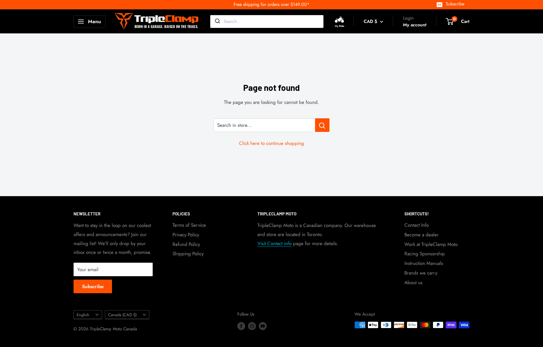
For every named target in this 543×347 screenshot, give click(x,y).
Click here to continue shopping (271, 143)
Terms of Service (189, 225)
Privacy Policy (186, 234)
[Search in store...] (322, 125)
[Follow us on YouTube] (263, 326)
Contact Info (416, 225)
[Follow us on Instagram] (252, 326)
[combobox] (267, 21)
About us (413, 282)
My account (414, 25)
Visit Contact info (274, 243)
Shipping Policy (188, 253)
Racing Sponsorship (424, 253)
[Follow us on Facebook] (241, 326)
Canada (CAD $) (122, 315)
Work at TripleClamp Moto (431, 244)
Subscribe (455, 4)
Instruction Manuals (423, 263)
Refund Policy (186, 244)
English (83, 315)
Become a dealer (421, 234)
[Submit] (217, 21)
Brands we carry (420, 272)
